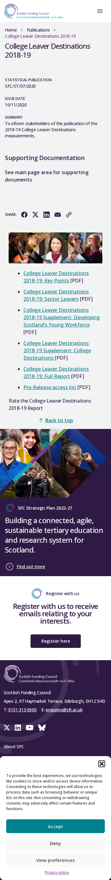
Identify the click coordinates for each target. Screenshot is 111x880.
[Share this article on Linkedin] (46, 215)
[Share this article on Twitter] (35, 215)
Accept (55, 826)
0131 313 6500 (22, 710)
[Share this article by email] (58, 215)
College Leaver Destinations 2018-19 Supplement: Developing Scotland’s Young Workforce (61, 317)
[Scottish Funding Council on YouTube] (29, 727)
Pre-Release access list (49, 387)
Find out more (31, 566)
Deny (55, 843)
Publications (38, 30)
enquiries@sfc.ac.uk (64, 710)
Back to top (59, 420)
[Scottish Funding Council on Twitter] (7, 728)
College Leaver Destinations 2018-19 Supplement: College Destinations (57, 350)
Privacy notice (57, 872)
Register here (55, 641)
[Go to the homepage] (31, 11)
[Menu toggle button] (100, 11)
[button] (102, 764)
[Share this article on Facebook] (24, 215)
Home (11, 30)
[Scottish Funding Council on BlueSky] (42, 727)
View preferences (55, 860)
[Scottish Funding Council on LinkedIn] (18, 728)
